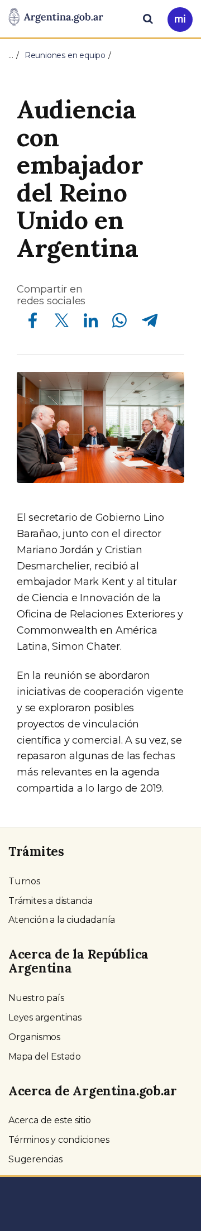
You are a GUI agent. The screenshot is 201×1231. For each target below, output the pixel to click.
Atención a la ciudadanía (61, 919)
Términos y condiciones (58, 1139)
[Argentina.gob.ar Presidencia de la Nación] (55, 18)
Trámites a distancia (50, 900)
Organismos (34, 1037)
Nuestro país (36, 998)
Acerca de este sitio (49, 1120)
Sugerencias (35, 1159)
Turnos (24, 881)
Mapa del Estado (44, 1056)
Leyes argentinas (45, 1017)
